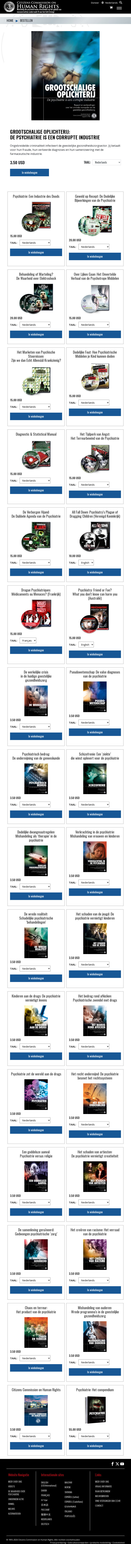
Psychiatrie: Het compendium (95, 1389)
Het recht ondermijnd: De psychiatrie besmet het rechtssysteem (95, 1075)
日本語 (44, 1504)
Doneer (95, 2)
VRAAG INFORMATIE (103, 1486)
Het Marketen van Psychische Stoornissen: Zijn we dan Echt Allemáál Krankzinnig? (36, 356)
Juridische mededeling (100, 1542)
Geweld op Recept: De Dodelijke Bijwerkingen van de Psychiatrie (95, 198)
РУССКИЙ (45, 1509)
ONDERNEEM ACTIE (16, 1499)
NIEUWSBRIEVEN (102, 1496)
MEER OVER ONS (15, 1481)
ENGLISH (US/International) (48, 1484)
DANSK (44, 1490)
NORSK (67, 1487)
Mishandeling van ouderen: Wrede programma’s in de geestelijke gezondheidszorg (95, 1311)
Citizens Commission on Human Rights (36, 1389)
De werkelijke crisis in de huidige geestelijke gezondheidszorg (36, 676)
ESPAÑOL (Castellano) (74, 1501)
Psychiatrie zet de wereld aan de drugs (36, 1073)
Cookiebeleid (118, 1542)
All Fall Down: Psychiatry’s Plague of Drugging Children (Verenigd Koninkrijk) (95, 514)
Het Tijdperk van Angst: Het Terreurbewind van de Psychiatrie (95, 436)
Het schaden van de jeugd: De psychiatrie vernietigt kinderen (95, 916)
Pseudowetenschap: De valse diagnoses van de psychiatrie (95, 674)
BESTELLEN (26, 20)
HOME (10, 20)
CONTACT (99, 1505)
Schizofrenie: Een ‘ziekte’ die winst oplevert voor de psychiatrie (95, 756)
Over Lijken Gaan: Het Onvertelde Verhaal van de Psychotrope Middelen (95, 276)
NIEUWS (11, 1508)
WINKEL (11, 1503)
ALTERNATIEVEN (14, 1513)
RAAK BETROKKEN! (102, 1491)
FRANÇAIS (45, 1495)
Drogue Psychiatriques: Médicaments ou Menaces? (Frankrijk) (36, 592)
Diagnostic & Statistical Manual (36, 434)
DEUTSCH (45, 1523)
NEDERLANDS (46, 1519)
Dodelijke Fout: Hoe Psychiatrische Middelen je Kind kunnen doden (95, 354)
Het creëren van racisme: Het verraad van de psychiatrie (95, 1231)
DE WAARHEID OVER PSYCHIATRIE (16, 1493)
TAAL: (14, 242)
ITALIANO (68, 1511)
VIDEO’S (11, 1486)
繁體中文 (46, 1514)
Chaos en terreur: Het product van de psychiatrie (36, 1309)
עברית (44, 1499)
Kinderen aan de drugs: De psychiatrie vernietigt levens (36, 998)
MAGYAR (68, 1482)
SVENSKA (68, 1492)
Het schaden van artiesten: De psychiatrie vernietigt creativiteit (94, 1153)
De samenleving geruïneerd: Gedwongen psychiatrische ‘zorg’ (36, 1231)
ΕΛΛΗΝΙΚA (70, 1506)
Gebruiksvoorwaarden (78, 1542)
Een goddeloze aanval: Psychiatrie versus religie (36, 1153)
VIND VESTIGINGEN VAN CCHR (107, 1500)
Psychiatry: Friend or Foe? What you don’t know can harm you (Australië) (94, 594)
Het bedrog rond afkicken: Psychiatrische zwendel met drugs (95, 998)
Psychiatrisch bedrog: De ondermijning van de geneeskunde (36, 756)
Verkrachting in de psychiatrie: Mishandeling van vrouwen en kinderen (95, 834)
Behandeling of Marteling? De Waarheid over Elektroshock (36, 276)
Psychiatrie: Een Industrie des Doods (36, 196)
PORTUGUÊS (70, 1516)
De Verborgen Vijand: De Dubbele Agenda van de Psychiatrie (36, 514)
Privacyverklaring (58, 1542)
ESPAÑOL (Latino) (72, 1496)
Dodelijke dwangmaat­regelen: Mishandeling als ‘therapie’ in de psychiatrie (36, 836)
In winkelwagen (29, 172)
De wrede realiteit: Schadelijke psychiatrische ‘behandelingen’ (36, 918)
